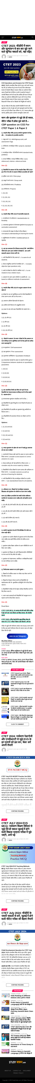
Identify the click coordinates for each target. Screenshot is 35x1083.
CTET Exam (5, 645)
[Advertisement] (17, 17)
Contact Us (17, 1070)
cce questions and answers (12, 642)
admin (10, 57)
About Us (8, 1070)
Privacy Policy (18, 1073)
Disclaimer (27, 1070)
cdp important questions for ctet (14, 643)
